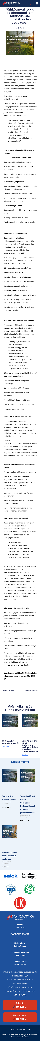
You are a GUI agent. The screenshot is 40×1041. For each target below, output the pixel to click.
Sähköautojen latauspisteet (20, 987)
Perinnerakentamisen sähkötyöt (20, 980)
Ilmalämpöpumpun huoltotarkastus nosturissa (10, 855)
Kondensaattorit (28, 991)
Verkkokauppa (20, 995)
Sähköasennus (17, 972)
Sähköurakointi (30, 972)
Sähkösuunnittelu (20, 976)
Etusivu (6, 972)
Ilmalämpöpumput (12, 991)
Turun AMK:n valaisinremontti (10, 742)
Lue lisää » (6, 807)
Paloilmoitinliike (20, 983)
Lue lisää (5, 746)
